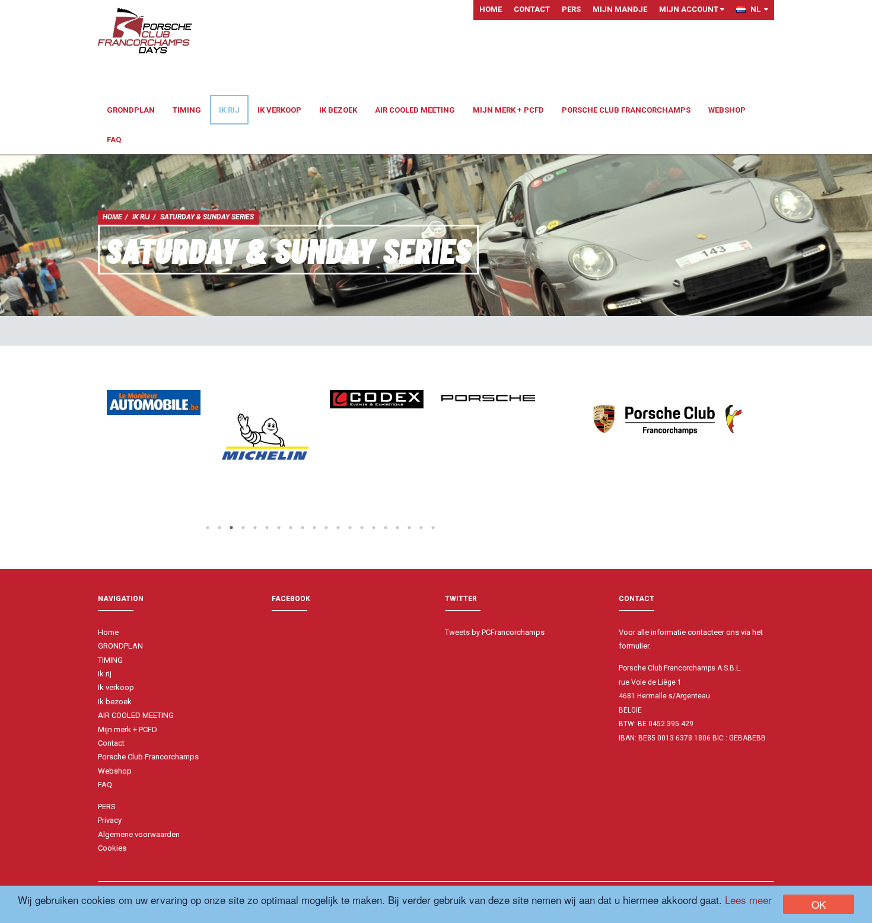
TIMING (187, 110)
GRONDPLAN (131, 110)
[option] (153, 402)
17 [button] (397, 528)
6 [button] (267, 528)
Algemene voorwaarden (139, 834)
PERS (571, 9)
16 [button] (386, 528)
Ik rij (229, 110)
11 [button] (326, 528)
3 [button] (231, 528)
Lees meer (748, 899)
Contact (532, 9)
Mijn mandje (620, 9)
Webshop (727, 110)
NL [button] (757, 9)
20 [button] (433, 528)
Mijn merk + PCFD (508, 110)
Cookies (112, 848)
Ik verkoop (279, 110)
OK (818, 904)
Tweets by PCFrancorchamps (495, 632)
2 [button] (219, 528)
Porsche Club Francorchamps (626, 110)
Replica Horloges (648, 759)
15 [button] (374, 528)
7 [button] (279, 528)
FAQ (114, 139)
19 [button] (421, 528)
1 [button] (208, 528)
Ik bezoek (338, 110)
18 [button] (409, 528)
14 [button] (362, 528)
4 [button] (243, 528)
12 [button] (338, 528)
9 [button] (302, 528)
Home (490, 9)
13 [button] (350, 528)
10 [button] (314, 528)
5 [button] (255, 528)
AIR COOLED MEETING (415, 110)
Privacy (110, 820)
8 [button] (291, 528)
